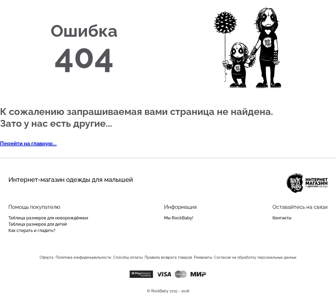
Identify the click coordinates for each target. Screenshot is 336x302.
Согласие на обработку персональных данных (255, 257)
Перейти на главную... (28, 143)
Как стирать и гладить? (31, 230)
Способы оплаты (128, 257)
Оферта (47, 257)
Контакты (281, 217)
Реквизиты (203, 257)
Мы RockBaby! (178, 217)
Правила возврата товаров (168, 257)
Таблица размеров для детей (37, 224)
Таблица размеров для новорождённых (48, 217)
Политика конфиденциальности (83, 257)
